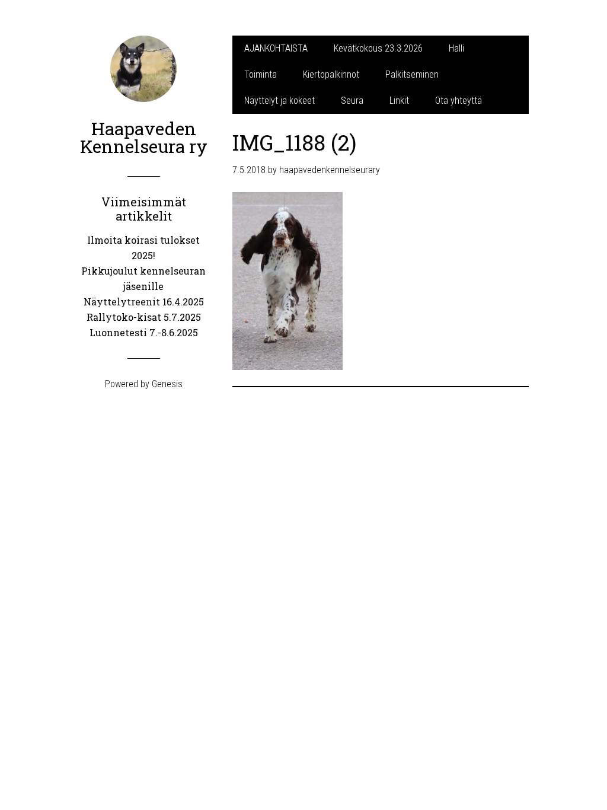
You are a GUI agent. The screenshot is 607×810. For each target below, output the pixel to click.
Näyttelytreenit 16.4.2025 (144, 301)
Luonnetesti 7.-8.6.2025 (144, 332)
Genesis (167, 384)
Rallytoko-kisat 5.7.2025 (144, 317)
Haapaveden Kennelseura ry (143, 137)
